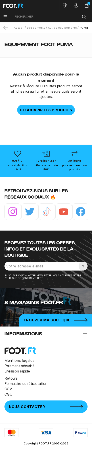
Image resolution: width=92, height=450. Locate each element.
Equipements (36, 27)
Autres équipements (62, 27)
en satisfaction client (17, 167)
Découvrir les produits (46, 110)
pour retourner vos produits (74, 167)
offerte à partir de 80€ (46, 167)
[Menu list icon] (5, 16)
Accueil (19, 27)
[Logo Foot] (23, 5)
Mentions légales (19, 360)
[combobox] (51, 16)
